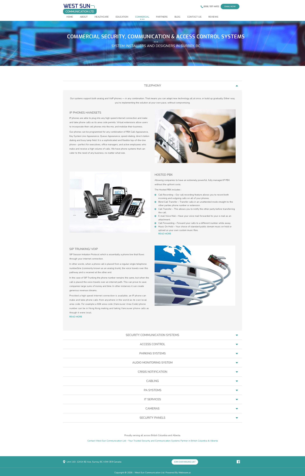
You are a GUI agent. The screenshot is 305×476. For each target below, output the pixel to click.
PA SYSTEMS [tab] (152, 390)
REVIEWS (213, 16)
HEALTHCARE (102, 16)
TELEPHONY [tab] (152, 85)
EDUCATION (122, 16)
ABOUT (84, 16)
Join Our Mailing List (185, 462)
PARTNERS (162, 16)
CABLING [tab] (152, 381)
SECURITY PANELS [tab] (152, 418)
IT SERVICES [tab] (152, 399)
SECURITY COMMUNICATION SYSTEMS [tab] (152, 335)
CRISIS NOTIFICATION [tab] (152, 372)
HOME (70, 16)
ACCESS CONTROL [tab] (152, 344)
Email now (230, 6)
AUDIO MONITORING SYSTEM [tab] (152, 362)
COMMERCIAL (142, 16)
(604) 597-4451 (211, 6)
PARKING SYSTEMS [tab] (152, 353)
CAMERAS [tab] (152, 408)
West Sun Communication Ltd (149, 472)
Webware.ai (184, 472)
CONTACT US (194, 16)
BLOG (177, 16)
